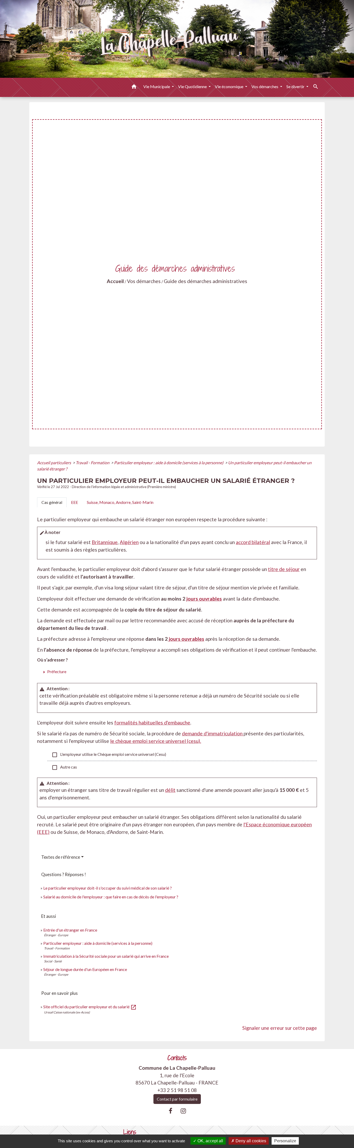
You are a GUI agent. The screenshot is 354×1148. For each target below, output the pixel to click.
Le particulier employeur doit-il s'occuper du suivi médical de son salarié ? (107, 887)
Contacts (177, 1058)
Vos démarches (144, 281)
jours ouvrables (204, 599)
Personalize (285, 1141)
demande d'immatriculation (213, 733)
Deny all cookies (250, 1141)
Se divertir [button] (295, 86)
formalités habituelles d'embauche (152, 723)
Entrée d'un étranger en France (70, 929)
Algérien (129, 542)
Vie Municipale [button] (157, 86)
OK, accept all (209, 1141)
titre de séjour (284, 569)
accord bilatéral (253, 542)
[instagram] (183, 1110)
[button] (134, 87)
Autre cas (64, 767)
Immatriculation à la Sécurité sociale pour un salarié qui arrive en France (106, 956)
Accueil (115, 281)
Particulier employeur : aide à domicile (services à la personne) (169, 462)
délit (170, 790)
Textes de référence (60, 857)
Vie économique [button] (229, 86)
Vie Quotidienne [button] (193, 86)
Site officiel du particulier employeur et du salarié (90, 1006)
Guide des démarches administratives (205, 281)
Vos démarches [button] (265, 86)
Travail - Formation (93, 462)
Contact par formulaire (177, 1098)
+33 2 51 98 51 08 (177, 1090)
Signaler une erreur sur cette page (279, 1028)
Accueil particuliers (54, 462)
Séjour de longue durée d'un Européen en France (85, 969)
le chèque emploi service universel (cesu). (155, 741)
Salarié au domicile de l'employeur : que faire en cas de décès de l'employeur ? (110, 896)
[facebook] (170, 1110)
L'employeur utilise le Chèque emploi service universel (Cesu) (109, 755)
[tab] (52, 502)
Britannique (105, 542)
